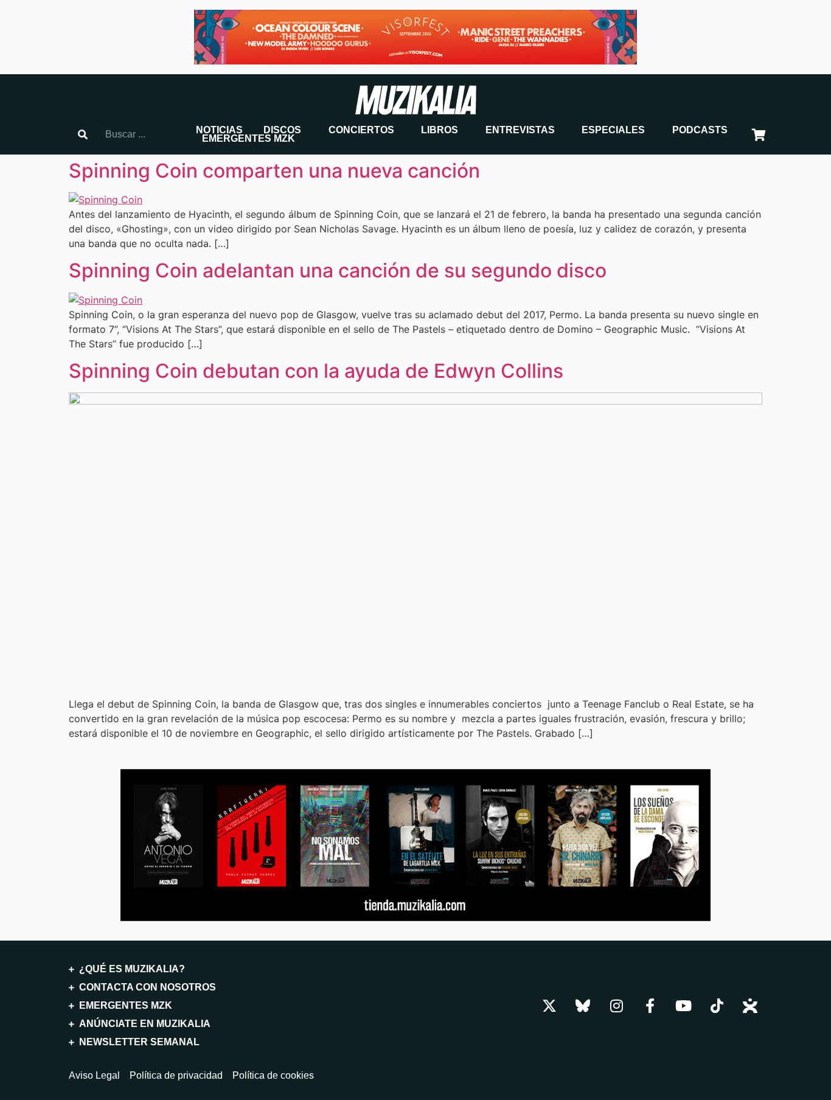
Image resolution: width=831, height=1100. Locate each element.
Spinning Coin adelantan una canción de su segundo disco (338, 270)
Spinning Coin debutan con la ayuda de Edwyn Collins (316, 371)
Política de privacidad (176, 1076)
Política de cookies (273, 1076)
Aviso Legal (94, 1076)
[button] (219, 130)
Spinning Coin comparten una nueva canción (274, 171)
